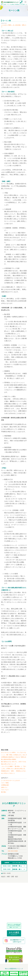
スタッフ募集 (5, 783)
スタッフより (5, 789)
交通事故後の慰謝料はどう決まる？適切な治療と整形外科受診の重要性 (13, 758)
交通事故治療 (5, 785)
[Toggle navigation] (25, 2)
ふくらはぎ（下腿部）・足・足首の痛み (11, 25)
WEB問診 (14, 973)
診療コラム (4, 787)
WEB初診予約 (4, 973)
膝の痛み (3, 792)
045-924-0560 (13, 851)
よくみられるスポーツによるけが (10, 780)
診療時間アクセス (23, 973)
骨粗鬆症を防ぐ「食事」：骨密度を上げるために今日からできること (13, 772)
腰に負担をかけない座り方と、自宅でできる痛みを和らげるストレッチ (13, 763)
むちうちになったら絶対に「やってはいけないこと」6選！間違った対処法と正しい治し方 (14, 754)
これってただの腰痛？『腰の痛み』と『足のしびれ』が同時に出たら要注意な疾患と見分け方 (13, 768)
